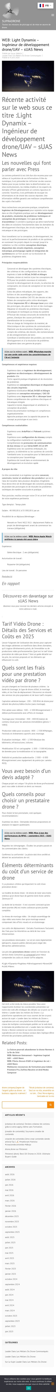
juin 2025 (9, 1247)
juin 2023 (9, 1331)
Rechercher (50, 1104)
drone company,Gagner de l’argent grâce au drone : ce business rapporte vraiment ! (14, 1090)
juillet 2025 (10, 1242)
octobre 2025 (11, 1226)
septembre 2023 (12, 1321)
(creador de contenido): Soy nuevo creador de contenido (24, 1132)
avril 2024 (9, 1305)
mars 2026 (10, 1200)
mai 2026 (9, 1190)
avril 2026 (9, 1195)
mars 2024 (10, 1310)
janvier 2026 (10, 1211)
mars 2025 (10, 1263)
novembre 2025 (12, 1221)
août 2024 (9, 1289)
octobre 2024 (11, 1279)
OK (28, 1388)
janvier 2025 (10, 1274)
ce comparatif (29, 954)
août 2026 (9, 1174)
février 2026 (10, 1205)
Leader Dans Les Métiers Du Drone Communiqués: (21, 55)
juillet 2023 (10, 1326)
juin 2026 (9, 1185)
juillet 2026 (10, 1179)
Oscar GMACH (16, 53)
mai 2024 (9, 1300)
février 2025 (10, 1268)
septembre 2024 (12, 1284)
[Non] (52, 1383)
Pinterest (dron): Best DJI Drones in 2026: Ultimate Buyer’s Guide (27, 1155)
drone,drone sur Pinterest (16, 1149)
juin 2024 (9, 1294)
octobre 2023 (11, 1315)
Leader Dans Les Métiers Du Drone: (20, 1356)
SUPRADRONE (11, 21)
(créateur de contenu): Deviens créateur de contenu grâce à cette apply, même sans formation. (27, 1125)
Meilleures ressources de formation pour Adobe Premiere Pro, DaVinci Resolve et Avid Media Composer (29, 1069)
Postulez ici (7, 576)
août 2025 (9, 1237)
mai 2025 (9, 1253)
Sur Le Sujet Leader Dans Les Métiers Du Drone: (26, 1361)
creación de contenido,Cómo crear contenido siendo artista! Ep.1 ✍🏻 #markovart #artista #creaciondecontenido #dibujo (27, 1141)
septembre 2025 (12, 1232)
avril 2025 (9, 1258)
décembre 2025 (12, 1216)
